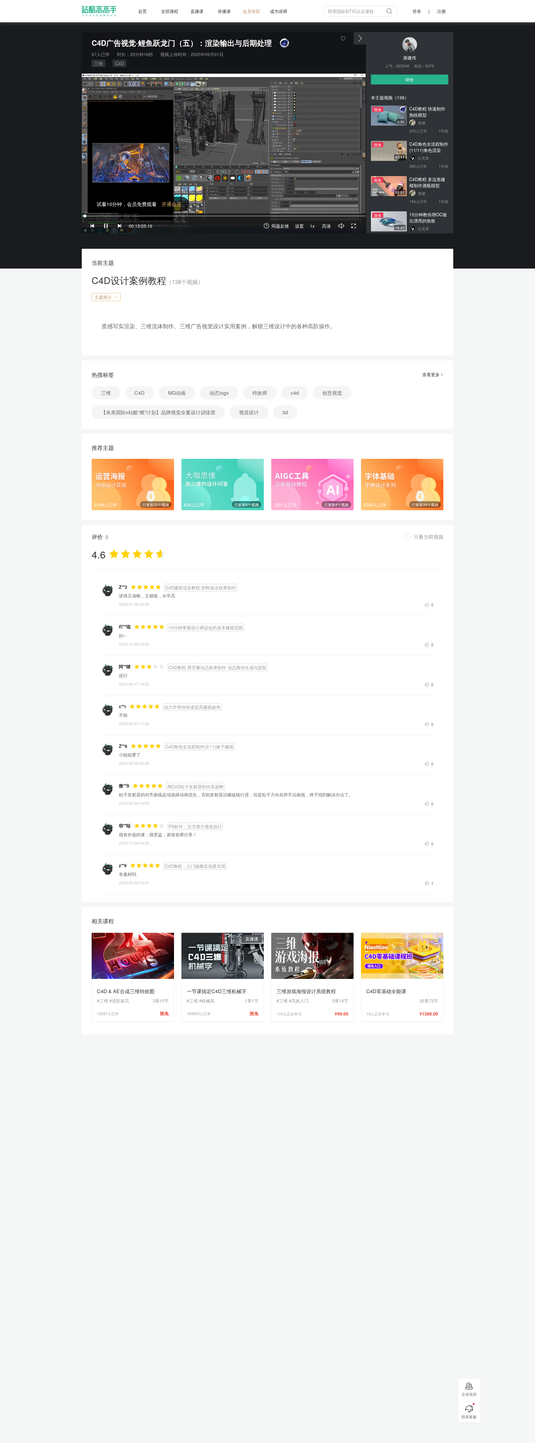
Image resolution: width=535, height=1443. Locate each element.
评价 (409, 79)
